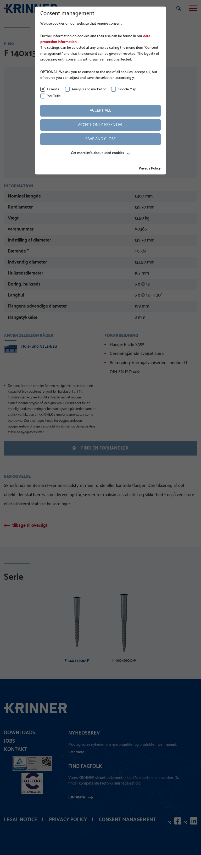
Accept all (100, 110)
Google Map (127, 89)
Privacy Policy (150, 169)
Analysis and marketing (89, 89)
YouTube (54, 96)
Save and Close (100, 139)
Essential (53, 89)
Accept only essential (100, 125)
